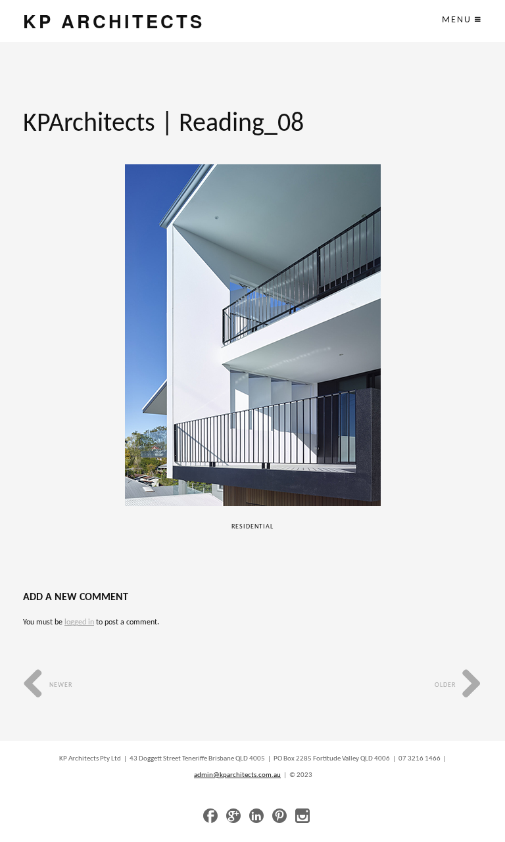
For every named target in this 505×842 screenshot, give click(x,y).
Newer (59, 685)
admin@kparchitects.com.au (237, 775)
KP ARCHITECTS (113, 20)
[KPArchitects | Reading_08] (253, 335)
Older (446, 685)
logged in (79, 622)
